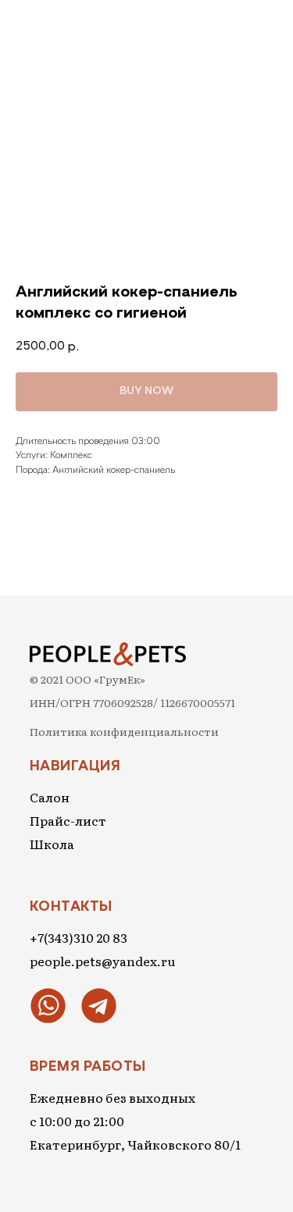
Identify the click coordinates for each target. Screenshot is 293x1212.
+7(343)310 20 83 (78, 937)
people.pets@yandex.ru (102, 960)
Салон (50, 796)
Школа (52, 843)
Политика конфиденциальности (124, 731)
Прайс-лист (68, 820)
